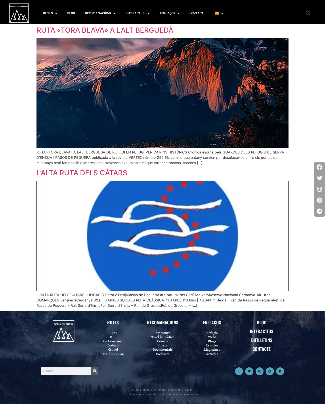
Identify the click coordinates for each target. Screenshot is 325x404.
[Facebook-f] (239, 371)
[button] (308, 13)
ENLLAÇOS (167, 13)
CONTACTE (197, 13)
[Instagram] (260, 371)
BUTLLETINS (261, 340)
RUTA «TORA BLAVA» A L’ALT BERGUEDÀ (104, 30)
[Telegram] (280, 371)
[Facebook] (319, 167)
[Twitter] (249, 371)
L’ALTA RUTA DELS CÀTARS (81, 172)
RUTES (48, 13)
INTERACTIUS (135, 13)
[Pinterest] (270, 371)
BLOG (71, 13)
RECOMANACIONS (98, 13)
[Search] (94, 371)
